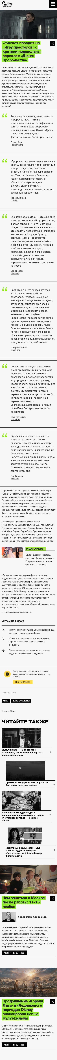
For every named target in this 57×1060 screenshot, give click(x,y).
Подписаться (22, 682)
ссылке (21, 516)
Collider (14, 200)
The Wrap (15, 419)
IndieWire (15, 273)
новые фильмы (21, 701)
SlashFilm (15, 350)
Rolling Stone (17, 145)
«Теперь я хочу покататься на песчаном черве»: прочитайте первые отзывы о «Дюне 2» (29, 641)
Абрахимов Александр (32, 917)
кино (5, 701)
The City (7, 4)
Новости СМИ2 (8, 711)
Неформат (35, 548)
